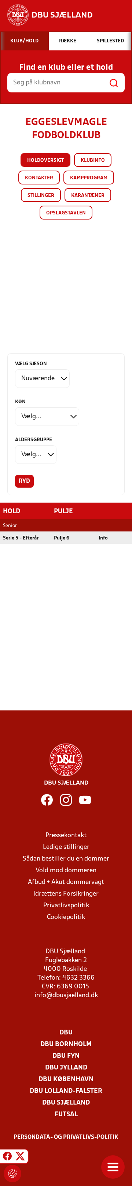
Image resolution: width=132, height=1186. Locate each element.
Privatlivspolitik (66, 906)
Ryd (24, 481)
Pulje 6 (61, 538)
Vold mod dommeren (66, 870)
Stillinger (40, 195)
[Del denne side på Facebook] (7, 1157)
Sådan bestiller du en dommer (66, 859)
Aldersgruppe (33, 440)
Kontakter (39, 178)
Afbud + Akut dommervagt (66, 882)
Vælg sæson (31, 364)
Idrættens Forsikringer (66, 894)
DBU (66, 1033)
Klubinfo (93, 160)
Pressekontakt (66, 835)
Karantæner (87, 195)
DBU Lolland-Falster (66, 1091)
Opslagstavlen (66, 213)
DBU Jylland (66, 1068)
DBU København (66, 1079)
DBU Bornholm (66, 1044)
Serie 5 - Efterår (20, 538)
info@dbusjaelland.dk (66, 995)
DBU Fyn (66, 1056)
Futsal (66, 1114)
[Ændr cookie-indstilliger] (12, 1173)
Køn (20, 402)
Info (103, 538)
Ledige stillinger (66, 847)
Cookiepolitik (66, 917)
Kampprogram (88, 178)
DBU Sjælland (66, 1103)
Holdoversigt (45, 160)
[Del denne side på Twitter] (20, 1157)
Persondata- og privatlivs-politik (66, 1137)
